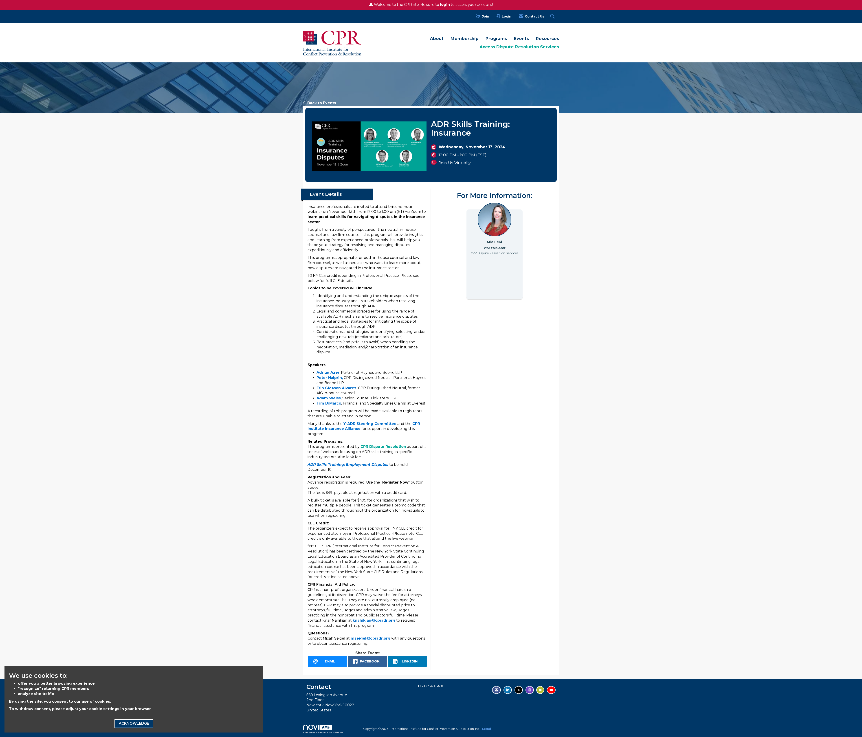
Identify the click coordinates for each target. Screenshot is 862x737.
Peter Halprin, (330, 378)
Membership (464, 38)
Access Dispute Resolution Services (519, 46)
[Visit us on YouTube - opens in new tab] (551, 690)
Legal (486, 728)
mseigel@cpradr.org (370, 638)
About (437, 38)
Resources (547, 38)
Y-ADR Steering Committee (369, 424)
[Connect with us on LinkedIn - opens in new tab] (508, 690)
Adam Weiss (329, 398)
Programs (496, 38)
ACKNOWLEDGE (134, 723)
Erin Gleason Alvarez (336, 388)
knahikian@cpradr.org (374, 620)
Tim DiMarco (329, 403)
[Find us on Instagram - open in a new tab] (530, 690)
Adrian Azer (328, 372)
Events (521, 38)
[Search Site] (553, 16)
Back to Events (321, 103)
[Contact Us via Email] (496, 690)
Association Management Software (323, 732)
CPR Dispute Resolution (383, 446)
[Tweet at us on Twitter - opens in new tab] (519, 690)
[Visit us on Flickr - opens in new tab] (540, 690)
